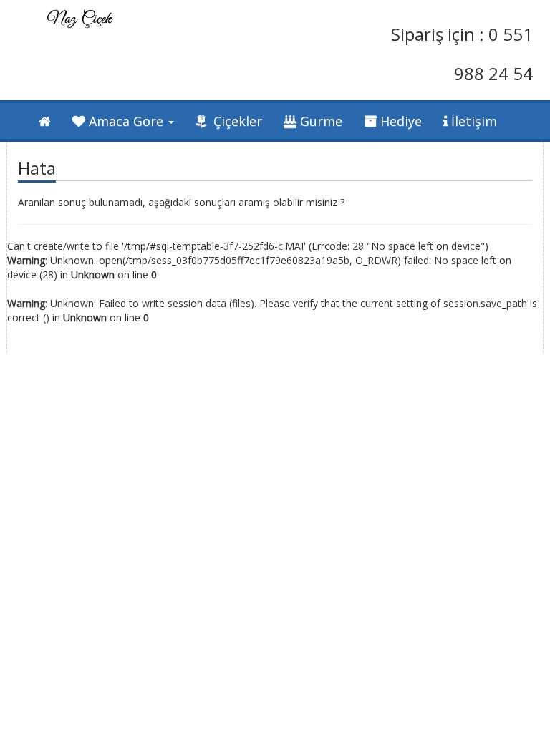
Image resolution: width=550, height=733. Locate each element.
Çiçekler (236, 121)
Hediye (399, 121)
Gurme (319, 121)
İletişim (472, 121)
